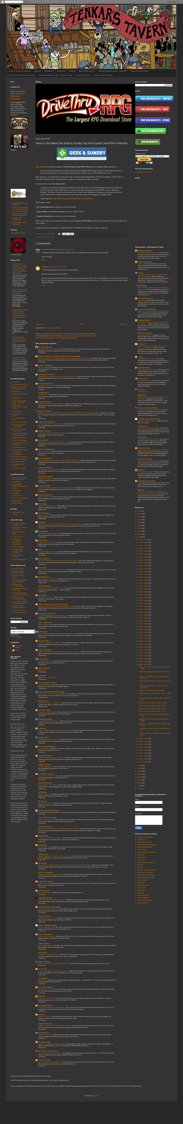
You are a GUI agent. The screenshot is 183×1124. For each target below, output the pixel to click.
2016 (139, 765)
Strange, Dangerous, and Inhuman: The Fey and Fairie (54, 856)
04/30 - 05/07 (143, 641)
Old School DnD (43, 891)
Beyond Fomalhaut (44, 411)
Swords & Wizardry (18, 726)
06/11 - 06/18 (143, 624)
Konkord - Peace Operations (47, 542)
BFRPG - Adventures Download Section (19, 388)
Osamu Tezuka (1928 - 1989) (47, 785)
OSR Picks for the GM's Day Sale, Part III (152, 706)
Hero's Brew (141, 860)
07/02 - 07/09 (143, 615)
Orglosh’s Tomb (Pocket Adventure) (18, 606)
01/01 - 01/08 (143, 762)
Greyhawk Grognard (45, 477)
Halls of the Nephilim (45, 365)
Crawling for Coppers (45, 881)
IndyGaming (42, 792)
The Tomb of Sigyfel (19, 468)
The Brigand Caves (19, 447)
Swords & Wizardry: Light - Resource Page (55, 75)
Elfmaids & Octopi (44, 431)
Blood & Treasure (18, 547)
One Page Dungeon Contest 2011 (19, 426)
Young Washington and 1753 (47, 551)
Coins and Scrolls (44, 559)
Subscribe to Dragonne (45, 478)
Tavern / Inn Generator (20, 498)
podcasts (44, 237)
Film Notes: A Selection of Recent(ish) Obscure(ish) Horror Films (58, 560)
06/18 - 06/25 (143, 621)
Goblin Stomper (43, 943)
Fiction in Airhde (43, 883)
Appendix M (42, 845)
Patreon (72, 71)
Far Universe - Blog (144, 459)
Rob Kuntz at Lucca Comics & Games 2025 (51, 693)
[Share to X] (68, 234)
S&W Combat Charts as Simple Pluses (19, 478)
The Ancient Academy (19, 440)
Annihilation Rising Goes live (46, 918)
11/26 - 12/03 (143, 554)
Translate (19, 637)
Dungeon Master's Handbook (147, 845)
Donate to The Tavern (144, 172)
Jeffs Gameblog (43, 668)
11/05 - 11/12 (143, 563)
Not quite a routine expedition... (147, 421)
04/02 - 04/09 (143, 653)
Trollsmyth (42, 728)
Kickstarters (49, 71)
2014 (139, 771)
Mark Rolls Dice (43, 1033)
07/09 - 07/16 (143, 612)
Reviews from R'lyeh (45, 384)
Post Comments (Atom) (52, 328)
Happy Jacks (141, 857)
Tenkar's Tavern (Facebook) (20, 71)
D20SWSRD (16, 482)
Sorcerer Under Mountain (147, 309)
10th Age (15, 382)
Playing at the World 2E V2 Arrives (48, 721)
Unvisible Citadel (44, 1042)
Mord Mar (41, 1014)
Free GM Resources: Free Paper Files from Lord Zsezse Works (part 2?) (60, 524)
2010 (139, 783)
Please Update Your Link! (46, 989)
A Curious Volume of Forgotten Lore (19, 524)
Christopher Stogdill (19, 646)
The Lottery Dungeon (19, 456)
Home (82, 324)
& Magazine (16, 490)
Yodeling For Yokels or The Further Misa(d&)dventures (54, 1025)
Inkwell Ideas (142, 285)
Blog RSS (141, 490)
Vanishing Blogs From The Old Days (49, 469)
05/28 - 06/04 (143, 630)
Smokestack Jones (48, 249)
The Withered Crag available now (48, 909)
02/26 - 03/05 (143, 738)
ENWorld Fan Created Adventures (19, 589)
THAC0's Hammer (143, 898)
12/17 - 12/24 (143, 545)
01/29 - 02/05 (143, 750)
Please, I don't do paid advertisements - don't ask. (53, 971)
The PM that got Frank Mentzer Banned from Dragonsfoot (19, 291)
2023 (139, 520)
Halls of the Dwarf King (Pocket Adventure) (20, 602)
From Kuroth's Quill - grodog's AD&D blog (52, 604)
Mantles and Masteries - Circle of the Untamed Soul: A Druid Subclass (20, 209)
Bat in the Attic (43, 440)
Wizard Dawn (17, 501)
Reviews (37, 71)
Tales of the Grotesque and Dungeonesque (20, 434)
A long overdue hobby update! (47, 712)
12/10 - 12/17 (143, 548)
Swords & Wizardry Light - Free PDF (112, 71)
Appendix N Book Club (144, 837)
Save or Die (141, 890)
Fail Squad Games (44, 916)
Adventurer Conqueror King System (20, 528)
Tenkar (17, 650)
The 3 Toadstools (44, 513)
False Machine (43, 531)
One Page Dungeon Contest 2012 (19, 430)
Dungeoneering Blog (44, 892)
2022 (139, 522)
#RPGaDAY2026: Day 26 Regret (48, 349)
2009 (139, 786)
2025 (139, 514)
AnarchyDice (42, 953)
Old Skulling (42, 863)
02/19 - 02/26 (143, 741)
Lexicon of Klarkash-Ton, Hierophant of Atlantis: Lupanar (55, 730)
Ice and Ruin (42, 595)
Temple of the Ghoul (19, 438)
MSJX (40, 550)
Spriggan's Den (43, 701)
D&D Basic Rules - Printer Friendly (18, 572)
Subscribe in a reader (18, 233)
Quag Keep (42, 675)
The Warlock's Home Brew (47, 1051)
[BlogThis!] (65, 234)
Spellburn (140, 893)
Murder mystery (43, 515)
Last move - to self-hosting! (46, 776)
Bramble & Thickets (45, 1024)
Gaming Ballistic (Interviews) (146, 852)
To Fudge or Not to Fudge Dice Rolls (149, 410)
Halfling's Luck (43, 854)
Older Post (123, 324)
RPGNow (92, 334)
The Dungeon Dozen (45, 1005)
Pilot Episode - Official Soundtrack (19, 223)
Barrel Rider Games (87, 71)
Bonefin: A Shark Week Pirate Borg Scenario (20, 214)
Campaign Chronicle (45, 898)
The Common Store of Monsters (48, 533)
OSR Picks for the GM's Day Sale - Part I (152, 711)
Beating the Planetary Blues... (47, 506)
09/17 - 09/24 (143, 583)
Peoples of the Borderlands (17, 219)
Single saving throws (44, 497)
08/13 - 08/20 (143, 598)
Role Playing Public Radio (146, 875)
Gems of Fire (16, 411)
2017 (139, 537)
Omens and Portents (45, 827)
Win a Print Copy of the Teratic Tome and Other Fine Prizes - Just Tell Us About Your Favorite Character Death (20, 314)
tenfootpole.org (43, 393)
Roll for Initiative (142, 880)
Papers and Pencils (45, 622)
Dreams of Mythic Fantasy (47, 925)
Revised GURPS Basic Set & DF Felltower (51, 404)
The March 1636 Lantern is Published (49, 642)
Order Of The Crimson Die (47, 818)
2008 (139, 789)
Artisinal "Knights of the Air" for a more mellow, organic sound (56, 376)
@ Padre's (141, 390)
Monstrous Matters (45, 458)
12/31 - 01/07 (143, 540)
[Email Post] (59, 234)
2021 (139, 525)
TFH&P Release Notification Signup (148, 428)
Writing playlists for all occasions (48, 739)
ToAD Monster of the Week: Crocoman (50, 838)
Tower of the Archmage (46, 422)
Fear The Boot (142, 850)
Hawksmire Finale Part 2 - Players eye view (51, 433)
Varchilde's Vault (44, 710)
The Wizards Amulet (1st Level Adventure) (19, 594)
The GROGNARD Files (144, 900)
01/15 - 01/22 (143, 756)
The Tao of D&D (43, 641)
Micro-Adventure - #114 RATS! (47, 579)
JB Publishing (43, 836)
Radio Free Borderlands (145, 872)
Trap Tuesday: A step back (46, 936)
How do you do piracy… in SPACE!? (49, 703)
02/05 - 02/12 (143, 747)
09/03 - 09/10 (143, 589)
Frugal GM (41, 522)
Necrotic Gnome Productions (48, 810)
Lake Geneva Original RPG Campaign (51, 692)
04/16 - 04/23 (143, 647)
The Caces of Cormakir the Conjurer (20, 450)
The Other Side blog (45, 347)
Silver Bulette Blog (44, 934)
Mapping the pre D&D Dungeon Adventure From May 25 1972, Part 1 (59, 652)
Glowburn (140, 855)
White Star (61, 71)
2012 (139, 777)
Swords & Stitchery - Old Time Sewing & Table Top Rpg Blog (59, 356)
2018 (139, 534)
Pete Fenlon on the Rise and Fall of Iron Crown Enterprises (56, 487)
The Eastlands (17, 454)
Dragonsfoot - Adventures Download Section (20, 407)
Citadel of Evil (17, 398)
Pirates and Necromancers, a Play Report (51, 757)
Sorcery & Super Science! (47, 683)
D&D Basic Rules (18, 569)
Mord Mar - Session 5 (45, 1016)
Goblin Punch (42, 632)
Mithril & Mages (17, 503)
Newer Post (40, 324)
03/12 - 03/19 (143, 661)
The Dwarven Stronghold (146, 481)
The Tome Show (142, 903)
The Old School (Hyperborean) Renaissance (51, 569)
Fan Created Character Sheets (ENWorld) (20, 580)
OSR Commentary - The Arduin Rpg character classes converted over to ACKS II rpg (64, 358)
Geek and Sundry (42, 167)
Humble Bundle (43, 336)
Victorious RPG (43, 737)
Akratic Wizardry (44, 486)
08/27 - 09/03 (143, 592)
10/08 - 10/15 (143, 574)
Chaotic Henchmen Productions (49, 907)
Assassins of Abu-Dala (20, 384)
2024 (139, 517)
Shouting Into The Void (46, 374)
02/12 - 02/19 (143, 744)
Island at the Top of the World (47, 385)
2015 (139, 768)
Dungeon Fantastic (44, 402)
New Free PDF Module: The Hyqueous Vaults (52, 1044)
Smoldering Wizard (44, 586)
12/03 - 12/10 (143, 551)
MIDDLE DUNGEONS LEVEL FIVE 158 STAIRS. (53, 963)
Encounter (15, 493)
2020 (139, 528)
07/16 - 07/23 (143, 609)
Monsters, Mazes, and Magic (148, 408)
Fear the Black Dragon (144, 847)
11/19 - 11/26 (143, 557)
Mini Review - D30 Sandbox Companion (19, 358)
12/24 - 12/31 (143, 542)
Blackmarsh (16, 391)
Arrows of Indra (17, 536)
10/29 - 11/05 (143, 566)
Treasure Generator (19, 610)
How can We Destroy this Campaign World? (51, 1007)
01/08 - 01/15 (143, 759)
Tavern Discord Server (139, 71)
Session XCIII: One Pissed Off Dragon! (50, 1053)
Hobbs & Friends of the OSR (146, 862)
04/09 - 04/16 (143, 650)
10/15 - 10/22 (143, 571)
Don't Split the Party (45, 756)
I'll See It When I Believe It (47, 747)
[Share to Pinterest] (73, 234)
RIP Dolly (41, 367)
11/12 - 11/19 (143, 560)
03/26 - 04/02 (143, 656)
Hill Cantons (42, 568)
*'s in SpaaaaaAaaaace (45, 766)
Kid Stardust (141, 300)
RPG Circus (141, 883)
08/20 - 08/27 (143, 595)
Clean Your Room (43, 794)
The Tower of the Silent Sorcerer (149, 419)
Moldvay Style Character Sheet (18, 585)
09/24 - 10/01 (143, 580)
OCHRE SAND (43, 847)
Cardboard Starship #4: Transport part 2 (50, 424)
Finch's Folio (42, 969)
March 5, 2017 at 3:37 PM (57, 267)
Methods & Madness (45, 495)
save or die (51, 237)
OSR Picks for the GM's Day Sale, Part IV (152, 703)
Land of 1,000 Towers (19, 422)
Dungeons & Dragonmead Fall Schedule (50, 874)
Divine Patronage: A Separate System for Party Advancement (56, 633)
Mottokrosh (142, 395)
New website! (42, 980)
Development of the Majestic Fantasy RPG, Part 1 (53, 442)
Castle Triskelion (44, 962)
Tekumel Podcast (143, 895)
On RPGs (140, 865)
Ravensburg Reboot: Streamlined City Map (51, 899)
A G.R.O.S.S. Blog (44, 1060)
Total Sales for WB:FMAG (46, 998)
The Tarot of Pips (43, 748)
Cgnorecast (141, 840)
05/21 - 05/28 (143, 632)
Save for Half (141, 888)
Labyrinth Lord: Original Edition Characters (17, 551)
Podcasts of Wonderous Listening (22, 75)
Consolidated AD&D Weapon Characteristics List (53, 615)
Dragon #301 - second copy (46, 677)
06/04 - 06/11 (143, 627)
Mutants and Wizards (44, 684)
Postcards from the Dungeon (146, 870)
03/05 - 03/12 (143, 664)
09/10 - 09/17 (143, 586)
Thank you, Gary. (143, 391)
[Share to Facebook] (70, 234)
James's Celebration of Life (46, 927)
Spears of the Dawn (19, 560)
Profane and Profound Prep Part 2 (48, 954)
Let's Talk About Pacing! (45, 945)
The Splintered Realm (145, 298)
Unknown (44, 267)
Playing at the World (45, 719)
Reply (43, 260)
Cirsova (140, 273)
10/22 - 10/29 (143, 569)
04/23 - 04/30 (143, 644)
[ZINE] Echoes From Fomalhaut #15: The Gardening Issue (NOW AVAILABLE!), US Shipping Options (68, 413)
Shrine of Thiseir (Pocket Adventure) (18, 598)
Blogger (95, 1096)
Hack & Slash (43, 659)
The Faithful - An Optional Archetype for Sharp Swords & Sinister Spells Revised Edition (64, 865)
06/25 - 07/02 (143, 618)
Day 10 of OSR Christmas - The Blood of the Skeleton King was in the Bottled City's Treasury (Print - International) (20, 268)
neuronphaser (43, 978)
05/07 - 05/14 (143, 638)
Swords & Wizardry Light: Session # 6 (49, 1062)
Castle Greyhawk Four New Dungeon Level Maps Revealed (56, 606)
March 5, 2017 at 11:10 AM (65, 249)
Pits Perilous (42, 504)
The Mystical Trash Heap (47, 613)
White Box (41, 996)
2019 (139, 531)
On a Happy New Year (45, 661)
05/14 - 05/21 (143, 635)
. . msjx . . (141, 357)
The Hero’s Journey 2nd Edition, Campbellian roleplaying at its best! (58, 828)
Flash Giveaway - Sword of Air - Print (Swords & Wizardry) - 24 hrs (19, 340)
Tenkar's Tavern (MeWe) (103, 75)
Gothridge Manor (44, 577)
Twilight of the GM (44, 765)
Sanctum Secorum (143, 885)
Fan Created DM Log (19, 613)
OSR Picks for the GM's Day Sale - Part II (152, 709)
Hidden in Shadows (45, 650)
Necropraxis (42, 801)
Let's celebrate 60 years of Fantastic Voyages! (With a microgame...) (59, 460)
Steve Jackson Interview (45, 819)
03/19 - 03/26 (143, 659)
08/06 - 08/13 (143, 600)
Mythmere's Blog (144, 448)
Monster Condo (43, 394)
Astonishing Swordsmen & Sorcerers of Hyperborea (17, 541)
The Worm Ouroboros (45, 803)
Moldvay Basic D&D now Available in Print (50, 588)
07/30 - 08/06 (143, 603)
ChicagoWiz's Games (45, 774)
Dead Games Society (144, 842)
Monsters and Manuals (46, 449)
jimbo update (42, 670)
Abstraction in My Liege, (45, 597)
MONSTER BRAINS (45, 783)
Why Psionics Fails (44, 451)
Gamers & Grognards (45, 872)
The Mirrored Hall (18, 462)
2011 (139, 780)
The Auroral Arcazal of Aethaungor (19, 444)
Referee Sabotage (43, 624)
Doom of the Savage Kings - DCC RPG (19, 401)
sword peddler (143, 426)
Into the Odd (42, 540)
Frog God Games (83, 75)
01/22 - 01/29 (143, 753)
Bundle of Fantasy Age (45, 1034)
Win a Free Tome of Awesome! (147, 461)
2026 (139, 511)
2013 (139, 774)
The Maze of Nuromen (20, 459)
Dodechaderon (17, 496)
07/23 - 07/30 (143, 606)
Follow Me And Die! (45, 467)
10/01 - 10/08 (143, 577)
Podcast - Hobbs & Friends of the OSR (152, 690)
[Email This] (63, 234)
